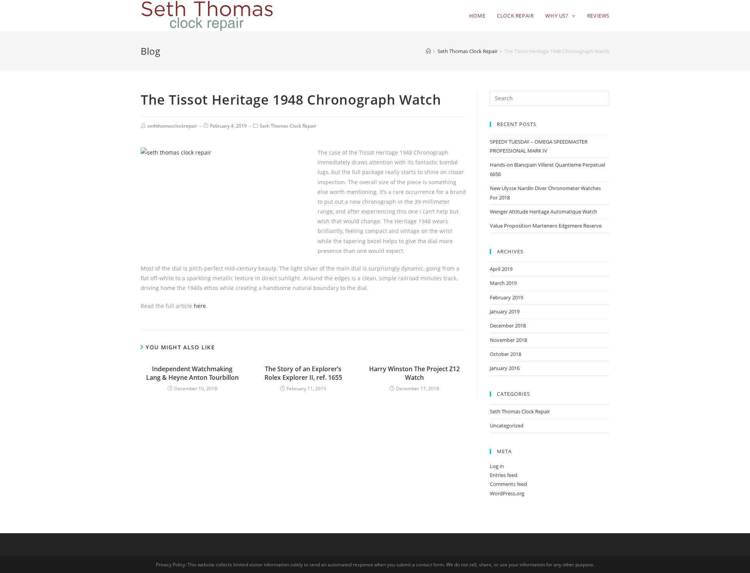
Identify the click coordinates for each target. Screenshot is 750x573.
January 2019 (505, 311)
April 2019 (501, 268)
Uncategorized (506, 425)
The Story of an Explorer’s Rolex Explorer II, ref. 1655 (303, 373)
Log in (497, 466)
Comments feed (508, 484)
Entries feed (503, 475)
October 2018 (505, 354)
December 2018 (508, 325)
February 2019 (506, 297)
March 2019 (503, 282)
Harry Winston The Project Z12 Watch (414, 373)
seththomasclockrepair (172, 126)
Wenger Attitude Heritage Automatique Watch (543, 211)
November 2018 (508, 339)
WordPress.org (507, 493)
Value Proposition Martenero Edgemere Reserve (546, 225)
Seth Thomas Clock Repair (288, 126)
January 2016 (505, 368)
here (200, 306)
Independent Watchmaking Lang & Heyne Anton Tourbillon (192, 373)
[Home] (428, 51)
